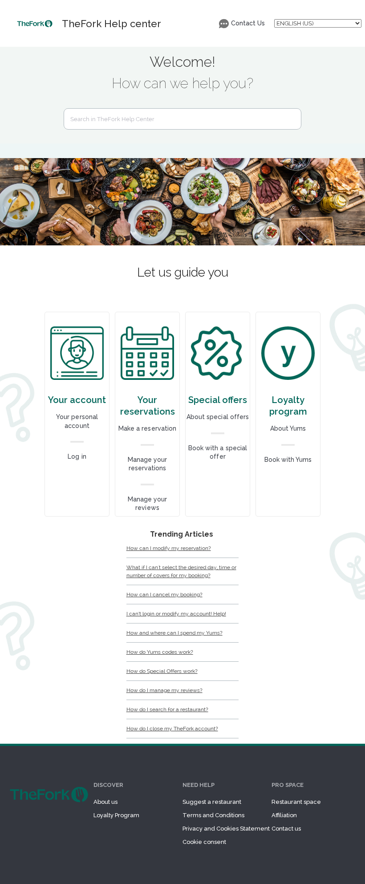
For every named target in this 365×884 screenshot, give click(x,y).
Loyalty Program (116, 815)
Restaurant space (296, 801)
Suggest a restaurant (211, 801)
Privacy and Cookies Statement (226, 828)
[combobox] (182, 119)
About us (105, 801)
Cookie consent (204, 842)
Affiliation (284, 815)
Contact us (286, 828)
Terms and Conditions (213, 815)
